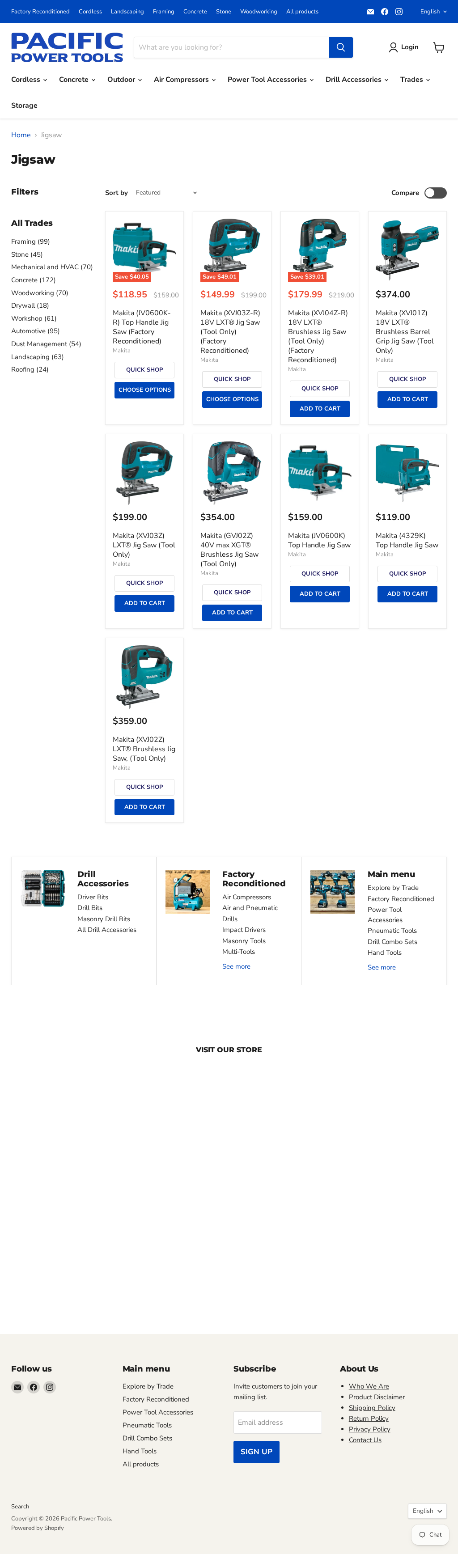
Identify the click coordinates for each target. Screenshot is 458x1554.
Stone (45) (27, 254)
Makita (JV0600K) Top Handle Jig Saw (319, 540)
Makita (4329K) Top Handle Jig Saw (407, 540)
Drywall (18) (30, 305)
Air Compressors (182, 80)
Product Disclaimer (377, 1397)
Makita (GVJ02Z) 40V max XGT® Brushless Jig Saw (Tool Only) (229, 550)
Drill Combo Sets (392, 941)
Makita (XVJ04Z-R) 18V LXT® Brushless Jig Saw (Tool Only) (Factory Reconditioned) (318, 336)
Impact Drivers (244, 929)
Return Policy (369, 1418)
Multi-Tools (238, 951)
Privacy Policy (369, 1429)
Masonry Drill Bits (103, 919)
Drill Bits (89, 907)
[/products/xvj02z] (144, 677)
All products (302, 11)
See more (236, 966)
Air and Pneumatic (250, 907)
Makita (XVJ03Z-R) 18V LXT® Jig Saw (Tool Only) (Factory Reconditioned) (230, 332)
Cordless (90, 11)
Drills (229, 919)
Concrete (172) (33, 279)
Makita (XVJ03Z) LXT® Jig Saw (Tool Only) (144, 545)
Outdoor (122, 80)
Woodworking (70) (39, 292)
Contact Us (365, 1439)
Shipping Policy (372, 1407)
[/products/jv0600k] (320, 473)
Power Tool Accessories (268, 80)
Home (21, 135)
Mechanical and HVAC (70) (52, 267)
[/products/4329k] (407, 473)
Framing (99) (30, 241)
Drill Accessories (354, 80)
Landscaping (127, 11)
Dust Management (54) (46, 343)
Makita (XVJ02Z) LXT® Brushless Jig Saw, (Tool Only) (144, 749)
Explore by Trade (393, 887)
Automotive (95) (35, 330)
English (430, 12)
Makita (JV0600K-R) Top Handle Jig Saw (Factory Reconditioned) (142, 327)
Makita (122, 351)
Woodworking (258, 11)
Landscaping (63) (37, 356)
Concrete (195, 11)
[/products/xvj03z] (144, 473)
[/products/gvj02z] (232, 473)
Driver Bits (92, 897)
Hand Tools (385, 952)
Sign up (256, 1452)
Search (20, 1507)
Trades (412, 80)
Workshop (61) (34, 318)
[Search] (341, 47)
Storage (24, 105)
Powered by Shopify (37, 1528)
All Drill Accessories (106, 929)
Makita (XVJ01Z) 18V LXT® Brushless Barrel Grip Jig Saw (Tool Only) (405, 332)
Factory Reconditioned (40, 11)
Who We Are (369, 1386)
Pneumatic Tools (392, 930)
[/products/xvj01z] (407, 250)
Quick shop (144, 370)
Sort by (116, 193)
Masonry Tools (244, 940)
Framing (163, 11)
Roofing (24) (30, 369)
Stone (223, 11)
